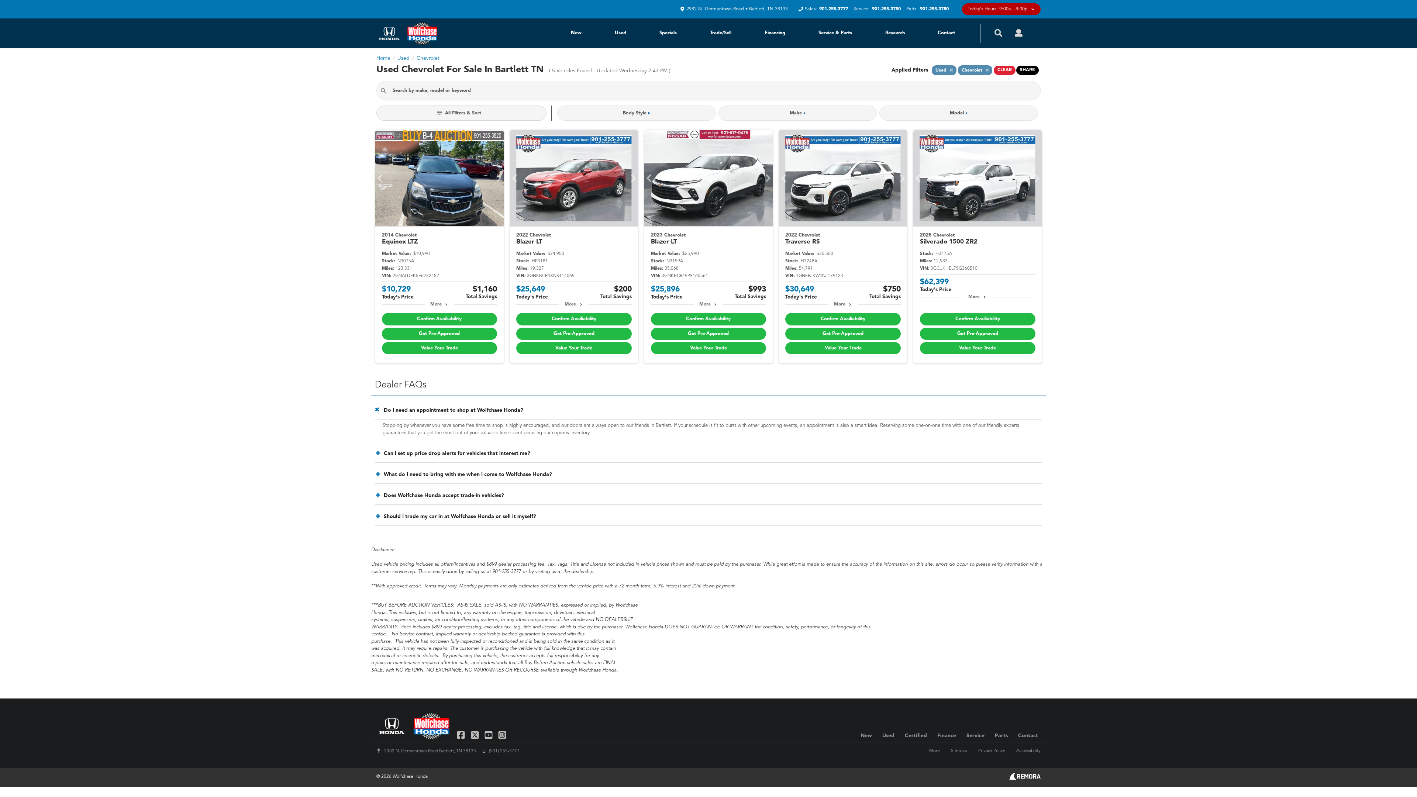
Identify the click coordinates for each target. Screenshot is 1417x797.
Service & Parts (835, 33)
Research (895, 33)
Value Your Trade (439, 348)
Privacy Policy (991, 751)
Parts (1001, 735)
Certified (916, 735)
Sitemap (959, 751)
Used (620, 33)
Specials (668, 33)
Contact (946, 33)
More (436, 304)
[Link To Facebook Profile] (462, 734)
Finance (946, 735)
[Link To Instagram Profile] (502, 734)
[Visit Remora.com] (1025, 778)
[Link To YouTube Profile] (489, 734)
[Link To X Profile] (475, 734)
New (576, 33)
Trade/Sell (720, 33)
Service (975, 735)
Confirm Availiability (439, 319)
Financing (775, 33)
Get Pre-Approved (439, 333)
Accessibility (1028, 751)
